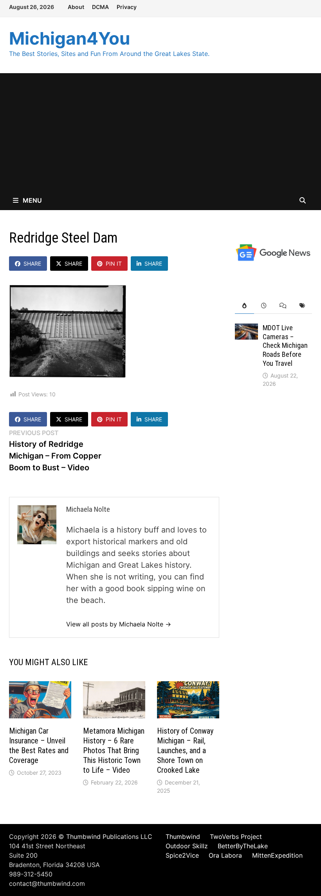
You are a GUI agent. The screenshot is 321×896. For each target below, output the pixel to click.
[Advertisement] (160, 132)
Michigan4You (69, 38)
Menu (31, 200)
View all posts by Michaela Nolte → (118, 624)
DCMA (100, 7)
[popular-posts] (244, 305)
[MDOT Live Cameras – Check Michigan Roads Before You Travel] (246, 329)
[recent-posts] (263, 305)
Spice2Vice (182, 855)
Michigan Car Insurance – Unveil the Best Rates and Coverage (39, 745)
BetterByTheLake (243, 846)
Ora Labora (225, 855)
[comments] (282, 305)
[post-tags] (302, 305)
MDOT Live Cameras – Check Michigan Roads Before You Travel (285, 345)
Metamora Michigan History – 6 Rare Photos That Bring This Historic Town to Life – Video (113, 750)
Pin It (114, 263)
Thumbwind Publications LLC (109, 836)
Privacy (127, 7)
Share (32, 263)
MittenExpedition (277, 855)
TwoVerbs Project (236, 836)
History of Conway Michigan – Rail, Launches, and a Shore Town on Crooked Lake (185, 750)
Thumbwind (183, 836)
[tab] (244, 305)
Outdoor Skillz (187, 846)
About (76, 7)
